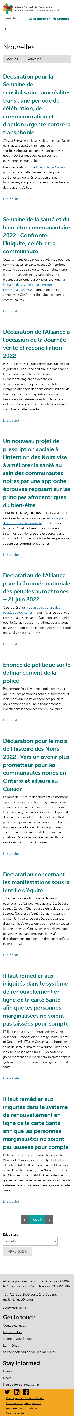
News (7, 1378)
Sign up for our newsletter (21, 1384)
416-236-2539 (19, 1294)
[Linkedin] (16, 1393)
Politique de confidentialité (25, 1398)
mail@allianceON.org (19, 1299)
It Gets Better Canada (52, 167)
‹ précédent (25, 1219)
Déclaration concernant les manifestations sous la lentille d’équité (36, 882)
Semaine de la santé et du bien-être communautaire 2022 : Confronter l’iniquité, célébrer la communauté (36, 235)
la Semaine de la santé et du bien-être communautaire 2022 (34, 284)
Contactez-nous (14, 1308)
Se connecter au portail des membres (29, 1352)
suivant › (49, 1219)
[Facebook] (26, 1393)
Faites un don (12, 1332)
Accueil (12, 59)
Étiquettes (10, 1234)
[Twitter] (7, 1393)
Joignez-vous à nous (17, 1339)
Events (7, 1371)
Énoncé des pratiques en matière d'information (23, 1405)
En (7, 29)
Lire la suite (11, 199)
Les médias (11, 1345)
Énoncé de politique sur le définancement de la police (37, 673)
